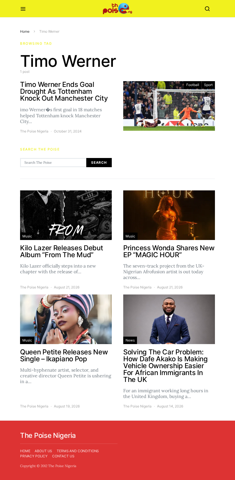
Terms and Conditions (78, 451)
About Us (43, 451)
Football (192, 85)
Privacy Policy (34, 456)
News (130, 340)
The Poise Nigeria (34, 131)
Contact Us (63, 456)
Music (27, 236)
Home (25, 31)
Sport (208, 85)
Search (99, 163)
